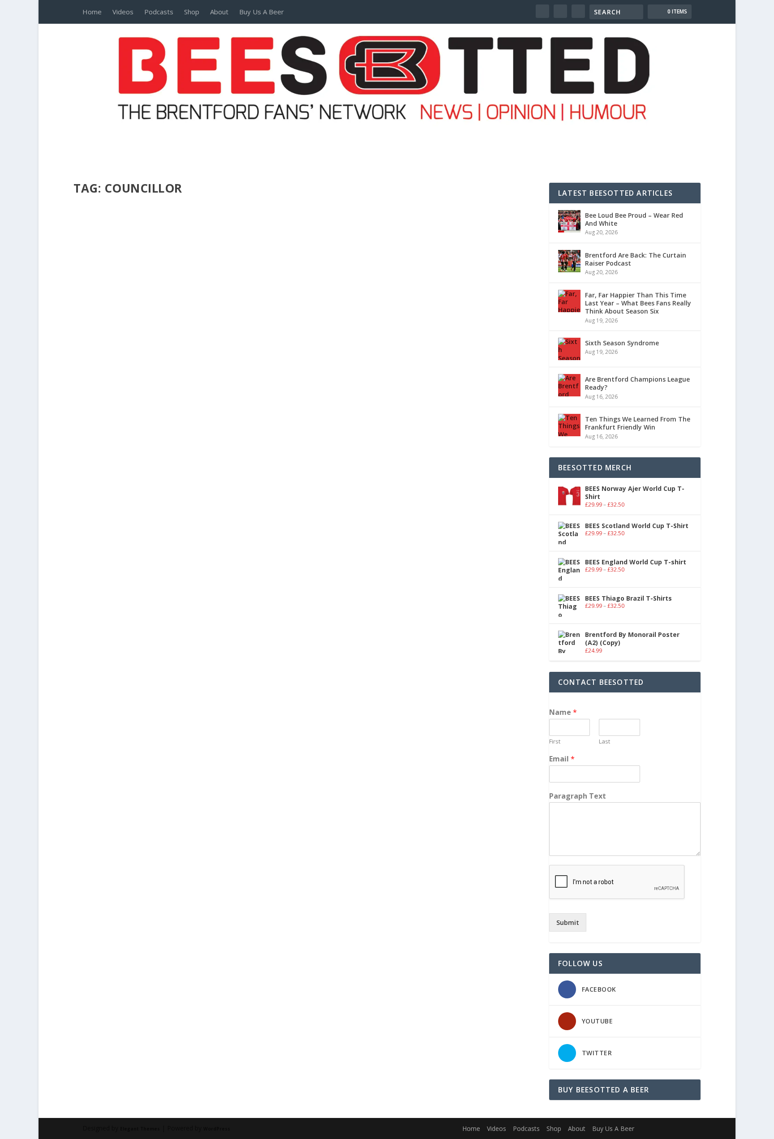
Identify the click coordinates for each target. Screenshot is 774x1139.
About (219, 11)
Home (92, 11)
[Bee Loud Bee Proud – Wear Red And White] (569, 221)
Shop (191, 11)
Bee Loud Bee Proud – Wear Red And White (634, 219)
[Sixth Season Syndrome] (569, 349)
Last (604, 741)
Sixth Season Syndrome (622, 343)
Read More (106, 609)
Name (563, 712)
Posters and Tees (387, 137)
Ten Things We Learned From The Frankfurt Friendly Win (637, 423)
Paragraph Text (577, 796)
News (181, 573)
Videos (122, 11)
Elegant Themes (140, 1129)
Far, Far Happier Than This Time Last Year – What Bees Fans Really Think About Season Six (638, 303)
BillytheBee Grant (112, 573)
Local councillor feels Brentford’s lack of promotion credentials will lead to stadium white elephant (303, 560)
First (554, 741)
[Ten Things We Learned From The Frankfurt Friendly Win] (569, 425)
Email (562, 759)
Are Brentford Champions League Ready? (637, 383)
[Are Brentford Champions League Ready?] (569, 385)
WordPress (216, 1129)
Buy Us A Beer (261, 11)
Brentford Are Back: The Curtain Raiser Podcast (635, 259)
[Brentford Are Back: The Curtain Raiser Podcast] (569, 261)
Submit (567, 922)
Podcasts (158, 11)
